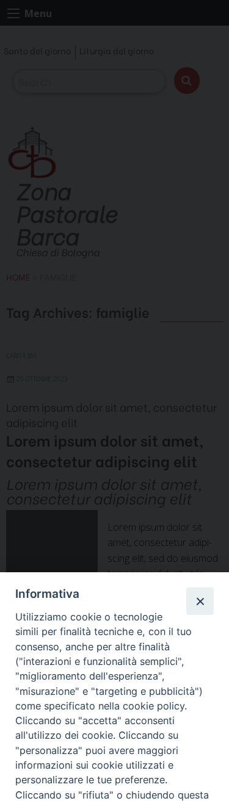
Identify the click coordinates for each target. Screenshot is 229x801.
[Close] (199, 600)
